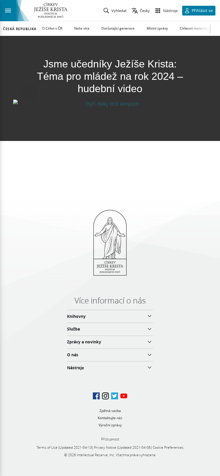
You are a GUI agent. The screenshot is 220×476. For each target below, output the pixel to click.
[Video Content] (110, 103)
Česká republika (19, 29)
